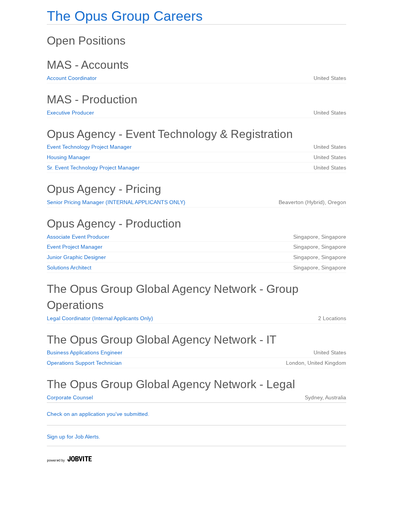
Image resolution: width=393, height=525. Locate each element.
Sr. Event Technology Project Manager (93, 167)
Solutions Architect (69, 267)
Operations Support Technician (84, 363)
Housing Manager (68, 157)
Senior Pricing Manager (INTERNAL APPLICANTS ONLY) (116, 202)
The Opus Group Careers (125, 16)
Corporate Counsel (70, 397)
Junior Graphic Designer (76, 257)
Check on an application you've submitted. (98, 414)
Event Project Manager (74, 247)
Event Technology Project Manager (89, 147)
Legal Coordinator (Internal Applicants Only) (100, 318)
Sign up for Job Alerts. (73, 437)
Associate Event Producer (78, 237)
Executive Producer (70, 113)
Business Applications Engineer (84, 352)
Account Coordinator (72, 78)
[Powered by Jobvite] (69, 460)
